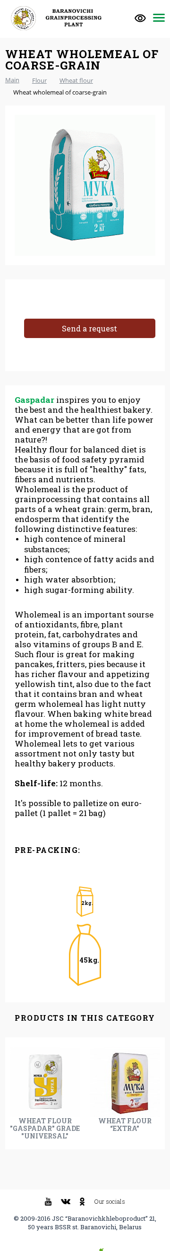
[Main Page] (59, 18)
